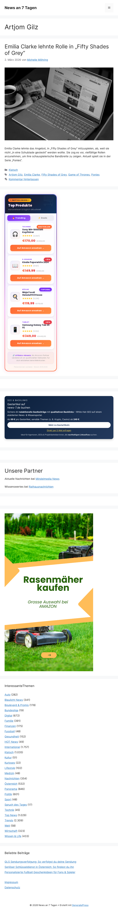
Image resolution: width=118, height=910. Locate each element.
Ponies (95, 174)
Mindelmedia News (47, 478)
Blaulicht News (14, 699)
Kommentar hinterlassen (24, 179)
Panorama (11, 789)
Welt (7, 825)
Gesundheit (12, 736)
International (12, 747)
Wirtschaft (11, 830)
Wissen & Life (13, 836)
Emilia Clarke (32, 174)
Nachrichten (12, 778)
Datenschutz (12, 887)
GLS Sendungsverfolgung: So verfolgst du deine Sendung (40, 861)
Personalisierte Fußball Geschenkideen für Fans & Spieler (40, 872)
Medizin (9, 773)
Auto (7, 694)
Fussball (10, 731)
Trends (9, 820)
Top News (11, 815)
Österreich (11, 783)
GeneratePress (80, 905)
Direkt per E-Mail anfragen (59, 430)
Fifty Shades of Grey (54, 174)
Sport (8, 799)
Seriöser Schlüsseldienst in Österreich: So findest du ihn (39, 867)
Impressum (11, 882)
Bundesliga (11, 710)
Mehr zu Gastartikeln (59, 425)
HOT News (11, 741)
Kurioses (10, 762)
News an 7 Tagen (21, 7)
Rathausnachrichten (41, 486)
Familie (9, 720)
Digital (8, 715)
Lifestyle (10, 768)
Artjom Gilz (16, 174)
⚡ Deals (42, 218)
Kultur (8, 757)
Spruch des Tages (16, 804)
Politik (8, 794)
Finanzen (10, 726)
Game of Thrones (79, 174)
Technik (9, 809)
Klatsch (13, 169)
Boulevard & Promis (17, 705)
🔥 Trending (18, 218)
